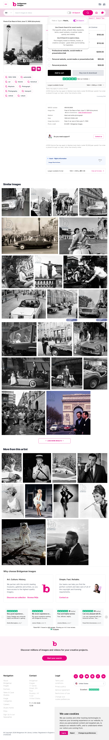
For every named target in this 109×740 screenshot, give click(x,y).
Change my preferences (87, 733)
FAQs (5, 711)
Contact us (98, 136)
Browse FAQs (32, 597)
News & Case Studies (8, 693)
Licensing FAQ (101, 96)
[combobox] (54, 13)
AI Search (76, 13)
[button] (75, 160)
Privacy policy (60, 686)
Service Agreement (62, 690)
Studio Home (8, 708)
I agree (63, 733)
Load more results (54, 441)
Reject (72, 733)
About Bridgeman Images (7, 683)
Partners (6, 689)
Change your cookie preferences (62, 698)
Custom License (90, 27)
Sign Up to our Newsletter (9, 715)
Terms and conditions (59, 682)
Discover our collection (16, 597)
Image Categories (7, 699)
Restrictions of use (62, 693)
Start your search (54, 658)
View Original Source (85, 112)
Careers (6, 704)
